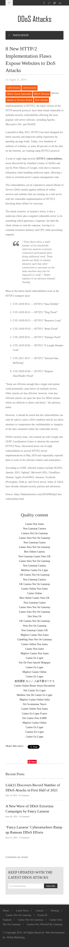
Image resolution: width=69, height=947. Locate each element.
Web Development (55, 932)
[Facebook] (44, 3)
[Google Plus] (49, 3)
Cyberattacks (13, 87)
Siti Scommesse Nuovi (34, 704)
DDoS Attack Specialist (19, 94)
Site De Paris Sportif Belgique (34, 662)
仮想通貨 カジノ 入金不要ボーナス (35, 681)
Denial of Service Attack (19, 100)
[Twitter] (54, 3)
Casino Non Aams (34, 524)
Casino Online (34, 593)
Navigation (21, 35)
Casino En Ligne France (34, 713)
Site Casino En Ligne (34, 690)
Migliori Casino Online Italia (35, 699)
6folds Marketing (16, 937)
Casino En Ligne (34, 658)
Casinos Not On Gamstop (34, 533)
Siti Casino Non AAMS (34, 718)
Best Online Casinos (34, 551)
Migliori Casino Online (34, 672)
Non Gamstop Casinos (34, 528)
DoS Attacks (41, 100)
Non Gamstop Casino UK (34, 630)
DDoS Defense (41, 94)
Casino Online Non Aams (34, 588)
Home (6, 910)
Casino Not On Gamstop (30, 919)
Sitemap (55, 910)
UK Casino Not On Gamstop (34, 574)
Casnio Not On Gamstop (18, 915)
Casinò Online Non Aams (34, 708)
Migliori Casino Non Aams (35, 635)
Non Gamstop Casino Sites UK (34, 556)
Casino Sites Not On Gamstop (34, 538)
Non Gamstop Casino (35, 542)
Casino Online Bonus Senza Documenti (34, 685)
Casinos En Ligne (34, 732)
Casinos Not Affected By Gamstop (44, 924)
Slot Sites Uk (34, 616)
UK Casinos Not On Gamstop (34, 584)
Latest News (22, 910)
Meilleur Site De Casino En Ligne (34, 695)
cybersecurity (29, 87)
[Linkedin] (60, 3)
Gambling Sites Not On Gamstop (34, 639)
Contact (40, 910)
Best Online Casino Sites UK (34, 598)
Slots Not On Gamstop (34, 625)
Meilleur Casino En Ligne (34, 570)
